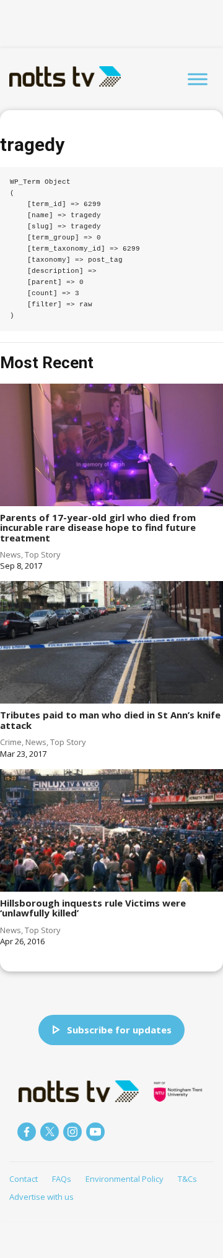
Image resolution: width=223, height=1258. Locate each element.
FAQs (61, 1178)
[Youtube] (95, 1131)
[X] (49, 1131)
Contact (23, 1178)
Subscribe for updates (119, 1029)
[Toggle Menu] (198, 79)
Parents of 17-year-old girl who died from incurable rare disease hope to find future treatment (98, 527)
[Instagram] (72, 1131)
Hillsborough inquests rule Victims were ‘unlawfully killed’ (93, 908)
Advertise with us (41, 1196)
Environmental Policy (124, 1178)
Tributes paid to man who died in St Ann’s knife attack (110, 720)
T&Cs (187, 1178)
